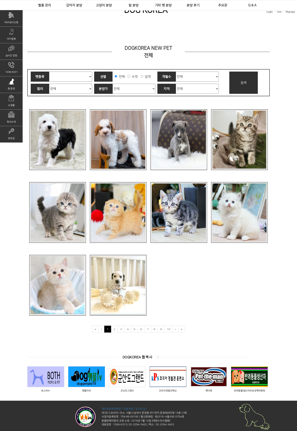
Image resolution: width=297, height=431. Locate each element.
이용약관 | (129, 408)
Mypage (290, 12)
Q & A (252, 5)
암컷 (147, 76)
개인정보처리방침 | (112, 408)
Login (269, 12)
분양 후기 (193, 5)
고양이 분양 (104, 5)
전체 (121, 76)
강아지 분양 (74, 5)
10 (168, 329)
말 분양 (134, 5)
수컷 (134, 76)
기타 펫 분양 (163, 5)
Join (279, 12)
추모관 (222, 5)
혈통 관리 (44, 5)
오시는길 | (141, 408)
